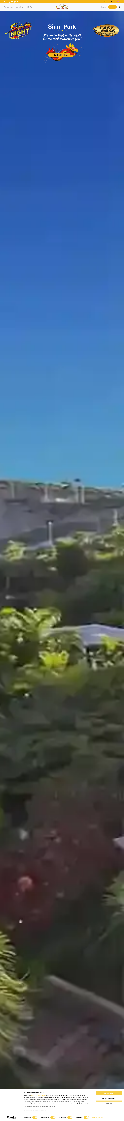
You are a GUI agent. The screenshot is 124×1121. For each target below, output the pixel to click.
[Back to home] (62, 7)
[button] (119, 7)
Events (103, 7)
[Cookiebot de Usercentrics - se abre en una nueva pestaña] (12, 1117)
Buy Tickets (112, 7)
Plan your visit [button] (8, 7)
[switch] (52, 1117)
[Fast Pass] (105, 30)
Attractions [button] (19, 7)
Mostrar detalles (97, 1117)
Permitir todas (108, 1093)
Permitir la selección (108, 1098)
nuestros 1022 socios (38, 1095)
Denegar (109, 1103)
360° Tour (29, 7)
